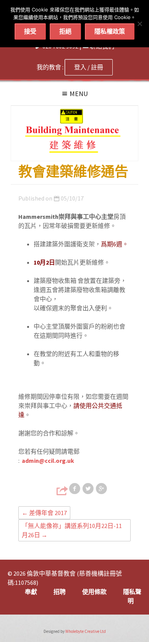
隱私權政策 (109, 31)
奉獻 (31, 591)
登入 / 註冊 (88, 67)
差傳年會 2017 (44, 513)
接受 (30, 31)
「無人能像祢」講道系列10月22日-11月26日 (72, 530)
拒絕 (65, 31)
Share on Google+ (102, 489)
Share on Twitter (89, 489)
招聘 (59, 591)
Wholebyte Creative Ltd (85, 631)
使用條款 (94, 591)
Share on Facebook (75, 489)
